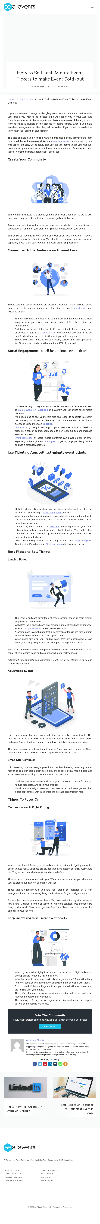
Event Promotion (25, 99)
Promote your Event (13, 1177)
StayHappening (54, 544)
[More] (65, 1064)
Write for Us (47, 1180)
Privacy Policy (48, 1173)
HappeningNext (83, 540)
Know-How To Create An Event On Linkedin (24, 1109)
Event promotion (23, 438)
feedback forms (79, 308)
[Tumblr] (55, 1064)
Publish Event (50, 1026)
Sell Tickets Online (66, 1160)
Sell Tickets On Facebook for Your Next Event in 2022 (77, 1109)
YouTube (47, 424)
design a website (32, 628)
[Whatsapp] (60, 1064)
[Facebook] (35, 1064)
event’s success (60, 141)
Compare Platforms (13, 1180)
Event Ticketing (11, 1170)
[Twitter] (40, 1064)
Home (11, 99)
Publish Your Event (13, 1173)
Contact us (46, 1177)
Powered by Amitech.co (62, 1207)
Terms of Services (49, 1170)
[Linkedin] (50, 1064)
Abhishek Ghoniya (60, 86)
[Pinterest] (45, 1064)
